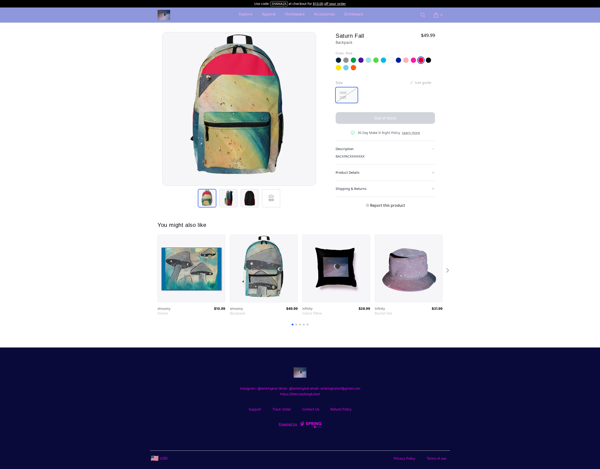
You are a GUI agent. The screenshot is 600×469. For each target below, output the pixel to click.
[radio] (347, 95)
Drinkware (353, 14)
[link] (191, 268)
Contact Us (310, 409)
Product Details (348, 172)
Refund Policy (341, 409)
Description (345, 149)
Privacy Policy (404, 458)
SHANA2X (279, 3)
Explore (245, 14)
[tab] (207, 198)
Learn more (411, 132)
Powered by (288, 424)
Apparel (269, 14)
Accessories (324, 14)
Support (255, 409)
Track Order (281, 409)
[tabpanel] (239, 109)
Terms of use (436, 458)
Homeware (295, 14)
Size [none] (339, 82)
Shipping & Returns (351, 188)
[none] (420, 82)
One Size (343, 95)
